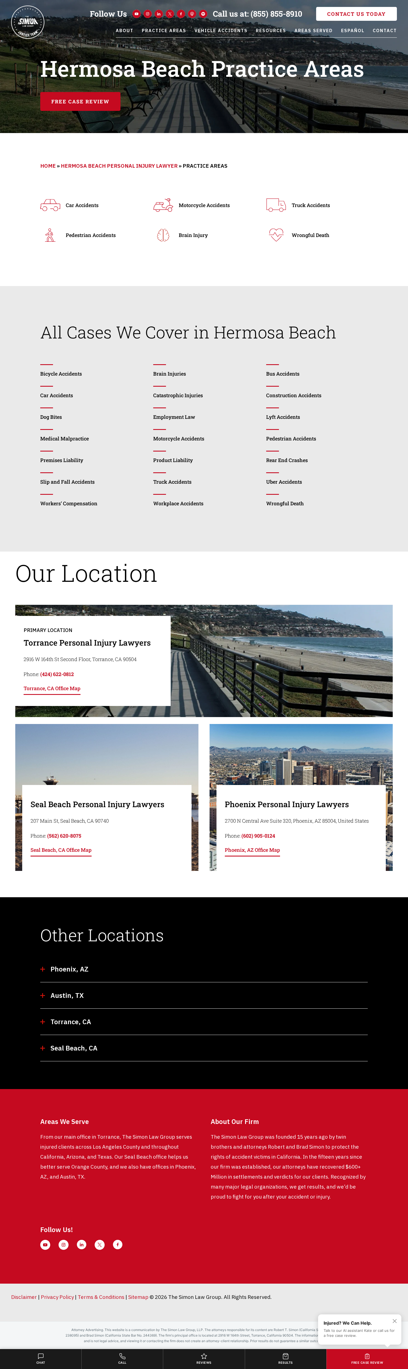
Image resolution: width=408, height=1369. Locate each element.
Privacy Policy (57, 1297)
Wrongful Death (285, 503)
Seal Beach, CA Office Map (61, 850)
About (125, 30)
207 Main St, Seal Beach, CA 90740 (70, 820)
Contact (385, 30)
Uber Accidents (284, 481)
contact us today (356, 14)
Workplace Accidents (178, 503)
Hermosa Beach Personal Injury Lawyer (119, 165)
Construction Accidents (293, 395)
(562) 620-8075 (64, 835)
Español (352, 30)
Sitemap (138, 1297)
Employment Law (174, 417)
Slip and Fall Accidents (67, 481)
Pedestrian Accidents (291, 438)
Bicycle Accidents (61, 373)
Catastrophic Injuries (178, 395)
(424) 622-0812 (57, 674)
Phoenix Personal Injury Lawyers (287, 804)
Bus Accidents (282, 373)
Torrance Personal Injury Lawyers (87, 643)
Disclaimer (24, 1297)
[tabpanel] (204, 661)
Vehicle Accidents (221, 30)
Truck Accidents (172, 481)
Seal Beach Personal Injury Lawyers (97, 804)
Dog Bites (51, 417)
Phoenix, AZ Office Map (252, 850)
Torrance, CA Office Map (52, 688)
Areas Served (313, 30)
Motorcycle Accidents (178, 438)
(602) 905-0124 (258, 835)
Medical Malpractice (64, 438)
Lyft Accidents (283, 417)
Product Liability (173, 460)
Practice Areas (164, 30)
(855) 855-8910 (257, 14)
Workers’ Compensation (69, 503)
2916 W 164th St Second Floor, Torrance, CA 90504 (80, 659)
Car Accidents (56, 395)
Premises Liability (61, 460)
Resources (271, 30)
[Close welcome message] (395, 1321)
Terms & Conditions (101, 1297)
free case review (80, 101)
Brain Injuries (169, 373)
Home (48, 165)
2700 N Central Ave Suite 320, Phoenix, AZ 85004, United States (297, 820)
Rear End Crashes (287, 460)
